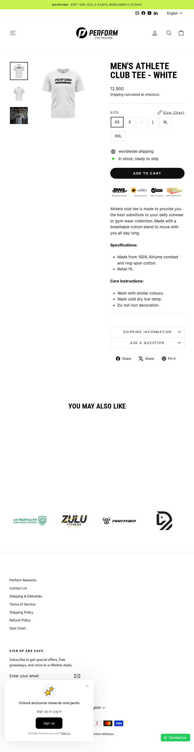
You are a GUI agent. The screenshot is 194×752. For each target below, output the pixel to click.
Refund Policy (20, 620)
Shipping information (147, 332)
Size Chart (17, 628)
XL (165, 122)
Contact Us (18, 588)
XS (117, 122)
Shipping (116, 94)
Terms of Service (22, 604)
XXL (118, 135)
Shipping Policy (21, 612)
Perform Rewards (22, 580)
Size (147, 112)
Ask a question (147, 343)
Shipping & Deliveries (25, 596)
